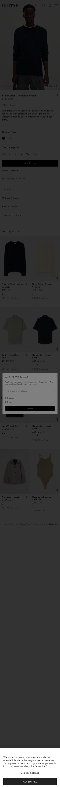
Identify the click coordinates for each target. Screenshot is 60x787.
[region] (30, 767)
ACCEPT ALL (30, 781)
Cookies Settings (30, 772)
